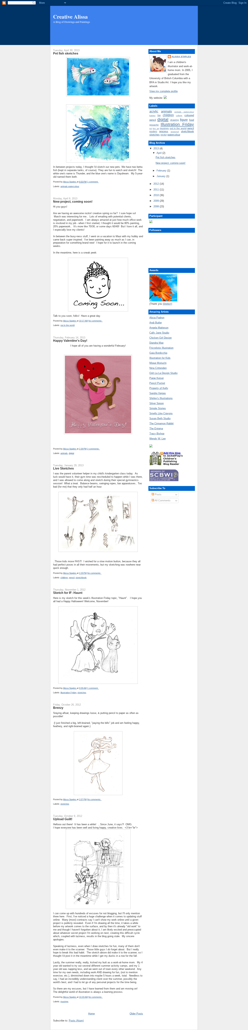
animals (64, 453)
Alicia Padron (156, 317)
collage (179, 115)
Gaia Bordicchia (158, 352)
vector (163, 134)
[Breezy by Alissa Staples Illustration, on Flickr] (98, 794)
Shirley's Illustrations (161, 398)
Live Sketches (63, 468)
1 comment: (93, 182)
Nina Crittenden (158, 368)
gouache (154, 125)
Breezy (58, 707)
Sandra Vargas (157, 393)
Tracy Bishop (156, 433)
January (161, 176)
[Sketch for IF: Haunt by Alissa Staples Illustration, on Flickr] (98, 682)
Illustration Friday (68, 692)
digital (71, 453)
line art (156, 128)
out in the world (67, 325)
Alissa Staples (181, 56)
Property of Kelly (158, 388)
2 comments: (93, 449)
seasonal (175, 132)
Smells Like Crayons (161, 413)
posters (153, 131)
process (163, 131)
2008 (156, 206)
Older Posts (136, 1013)
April (159, 152)
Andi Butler (155, 322)
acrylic (153, 111)
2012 (156, 183)
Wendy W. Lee (157, 438)
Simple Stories (157, 408)
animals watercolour (69, 186)
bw (159, 115)
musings (64, 1001)
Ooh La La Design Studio (163, 373)
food (191, 119)
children (64, 577)
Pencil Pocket (157, 383)
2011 (156, 189)
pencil (71, 577)
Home (91, 1013)
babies (152, 115)
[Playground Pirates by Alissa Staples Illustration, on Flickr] (98, 908)
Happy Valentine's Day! (70, 340)
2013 (156, 148)
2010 (156, 195)
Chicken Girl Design (160, 337)
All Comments (162, 500)
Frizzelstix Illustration (161, 347)
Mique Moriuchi (157, 362)
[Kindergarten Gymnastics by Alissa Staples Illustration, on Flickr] (98, 551)
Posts (157, 494)
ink (150, 128)
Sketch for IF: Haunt (67, 592)
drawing (174, 120)
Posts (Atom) (76, 1020)
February (162, 170)
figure (184, 119)
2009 (156, 200)
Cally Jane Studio (159, 332)
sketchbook (81, 577)
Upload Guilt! (62, 819)
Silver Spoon (156, 403)
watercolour (173, 134)
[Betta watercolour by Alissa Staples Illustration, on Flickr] (98, 95)
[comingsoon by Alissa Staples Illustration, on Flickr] (98, 310)
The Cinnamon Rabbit (161, 423)
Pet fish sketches (65, 53)
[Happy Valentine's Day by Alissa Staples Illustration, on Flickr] (98, 433)
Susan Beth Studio (159, 418)
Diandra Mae (156, 342)
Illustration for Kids (159, 357)
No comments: (95, 321)
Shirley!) (167, 303)
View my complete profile (163, 91)
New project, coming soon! (72, 201)
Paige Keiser (156, 378)
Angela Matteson (158, 327)
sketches (82, 692)
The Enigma (156, 428)
